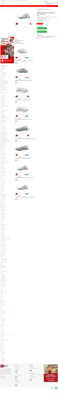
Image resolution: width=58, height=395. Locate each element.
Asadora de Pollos (3, 105)
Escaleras (2, 263)
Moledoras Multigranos (3, 210)
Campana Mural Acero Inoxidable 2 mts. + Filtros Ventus (24, 177)
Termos (1, 290)
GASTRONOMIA (3, 102)
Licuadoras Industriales (3, 129)
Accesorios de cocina (3, 296)
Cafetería (2, 342)
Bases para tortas (3, 300)
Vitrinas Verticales (3, 101)
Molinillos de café (3, 149)
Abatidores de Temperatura (4, 68)
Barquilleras (2, 69)
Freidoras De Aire (3, 319)
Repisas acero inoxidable (4, 244)
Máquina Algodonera (3, 205)
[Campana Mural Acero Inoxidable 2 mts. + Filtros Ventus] (22, 168)
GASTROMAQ (2, 357)
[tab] (36, 38)
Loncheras (2, 130)
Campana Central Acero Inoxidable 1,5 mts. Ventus (23, 119)
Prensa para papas (3, 157)
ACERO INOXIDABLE (3, 219)
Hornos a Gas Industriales (4, 178)
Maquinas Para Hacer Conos (4, 139)
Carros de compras (3, 253)
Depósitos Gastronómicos (4, 224)
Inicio (37, 8)
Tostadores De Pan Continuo (4, 291)
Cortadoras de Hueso (3, 200)
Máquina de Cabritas (3, 206)
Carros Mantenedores (3, 111)
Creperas (2, 257)
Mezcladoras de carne (3, 143)
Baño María (2, 107)
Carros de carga (2, 252)
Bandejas (2, 299)
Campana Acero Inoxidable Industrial (48, 36)
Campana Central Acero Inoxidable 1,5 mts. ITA (23, 99)
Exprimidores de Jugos (3, 266)
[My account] (55, 3)
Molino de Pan (2, 211)
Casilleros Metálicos (3, 196)
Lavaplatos (2, 233)
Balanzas (2, 192)
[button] (19, 59)
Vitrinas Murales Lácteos (3, 96)
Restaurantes (2, 351)
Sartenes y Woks (3, 333)
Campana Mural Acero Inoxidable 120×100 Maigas (23, 80)
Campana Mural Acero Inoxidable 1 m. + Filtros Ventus (24, 60)
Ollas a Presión (2, 329)
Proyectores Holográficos (4, 286)
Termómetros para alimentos (4, 162)
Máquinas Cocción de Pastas (4, 134)
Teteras (1, 337)
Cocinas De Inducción (3, 115)
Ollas (1, 328)
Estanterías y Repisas (3, 228)
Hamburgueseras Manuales (4, 271)
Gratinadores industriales (4, 126)
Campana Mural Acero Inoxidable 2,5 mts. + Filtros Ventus (24, 197)
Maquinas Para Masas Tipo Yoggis (5, 140)
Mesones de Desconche (3, 239)
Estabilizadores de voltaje (4, 258)
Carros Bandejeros (3, 172)
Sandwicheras (2, 332)
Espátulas (2, 314)
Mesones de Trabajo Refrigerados (5, 83)
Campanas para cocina (50, 37)
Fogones (2, 124)
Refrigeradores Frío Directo (4, 88)
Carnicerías (2, 343)
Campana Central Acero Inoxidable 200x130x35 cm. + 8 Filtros (25, 138)
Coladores (2, 309)
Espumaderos (2, 315)
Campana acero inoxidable (40, 36)
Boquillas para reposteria (4, 304)
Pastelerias (2, 348)
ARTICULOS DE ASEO (3, 352)
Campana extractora (44, 37)
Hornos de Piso (2, 181)
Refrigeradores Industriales (4, 87)
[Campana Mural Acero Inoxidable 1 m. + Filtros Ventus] (22, 51)
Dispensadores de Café (3, 121)
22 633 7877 (17, 368)
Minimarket (2, 347)
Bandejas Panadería (3, 168)
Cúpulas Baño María (3, 120)
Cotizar (41, 25)
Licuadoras (2, 323)
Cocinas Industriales (3, 116)
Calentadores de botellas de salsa (5, 110)
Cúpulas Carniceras (3, 73)
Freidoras (2, 125)
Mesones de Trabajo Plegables (4, 280)
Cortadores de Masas (3, 173)
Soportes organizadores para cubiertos (5, 334)
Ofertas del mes (2, 361)
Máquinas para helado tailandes (4, 82)
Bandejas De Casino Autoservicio (5, 106)
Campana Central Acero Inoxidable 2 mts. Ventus (23, 158)
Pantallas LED (2, 281)
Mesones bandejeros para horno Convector (6, 238)
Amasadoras (2, 167)
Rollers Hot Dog (2, 285)
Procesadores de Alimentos (4, 158)
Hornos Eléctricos (3, 182)
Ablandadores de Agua (3, 248)
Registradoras (2, 215)
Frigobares (2, 77)
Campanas (2, 220)
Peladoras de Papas (3, 154)
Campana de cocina (39, 37)
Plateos (1, 243)
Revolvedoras (2, 187)
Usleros (1, 338)
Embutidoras (2, 201)
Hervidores (2, 272)
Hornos (1, 177)
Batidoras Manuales (3, 301)
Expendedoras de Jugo (3, 74)
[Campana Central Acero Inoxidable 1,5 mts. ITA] (22, 90)
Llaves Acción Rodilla (3, 276)
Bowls (1, 305)
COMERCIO (2, 191)
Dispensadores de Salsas (4, 262)
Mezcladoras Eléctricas (3, 144)
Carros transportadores (3, 195)
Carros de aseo (2, 353)
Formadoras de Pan (3, 176)
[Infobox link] (29, 3)
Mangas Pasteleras (3, 324)
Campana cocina (55, 36)
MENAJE (2, 295)
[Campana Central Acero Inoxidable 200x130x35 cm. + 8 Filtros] (22, 129)
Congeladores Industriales (4, 72)
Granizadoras (2, 78)
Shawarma (2, 159)
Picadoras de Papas (3, 282)
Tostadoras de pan (3, 163)
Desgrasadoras (2, 225)
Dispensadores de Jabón (4, 261)
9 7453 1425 (32, 376)
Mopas (1, 356)
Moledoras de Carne (3, 209)
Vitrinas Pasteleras (3, 97)
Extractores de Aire (3, 267)
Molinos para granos (3, 148)
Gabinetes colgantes (3, 229)
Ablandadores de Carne (3, 249)
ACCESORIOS (2, 247)
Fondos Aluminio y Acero (4, 318)
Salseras (2, 91)
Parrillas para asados (3, 153)
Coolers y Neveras (3, 310)
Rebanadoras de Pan (3, 186)
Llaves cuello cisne (3, 234)
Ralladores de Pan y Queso (4, 214)
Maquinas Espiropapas (3, 135)
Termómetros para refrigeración (4, 92)
